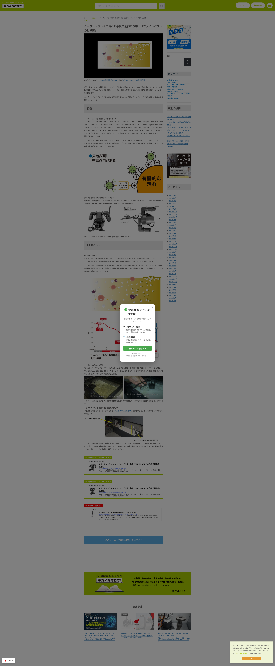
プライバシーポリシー (242, 653)
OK (251, 658)
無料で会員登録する (137, 348)
